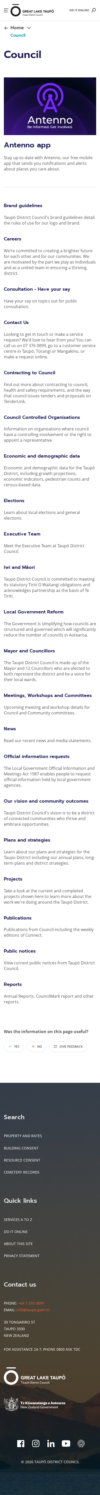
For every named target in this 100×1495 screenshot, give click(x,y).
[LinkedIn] (51, 1443)
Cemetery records (21, 1172)
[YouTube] (66, 1443)
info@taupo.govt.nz (33, 1309)
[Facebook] (20, 1443)
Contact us (20, 1284)
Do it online (79, 10)
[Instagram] (36, 1443)
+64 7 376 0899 (31, 1303)
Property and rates (23, 1135)
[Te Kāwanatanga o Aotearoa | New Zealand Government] (42, 1404)
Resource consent (22, 1160)
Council (18, 35)
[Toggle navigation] (29, 28)
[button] (6, 10)
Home (17, 28)
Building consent (21, 1148)
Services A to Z (18, 1219)
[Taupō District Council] (42, 1376)
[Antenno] (81, 1443)
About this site (18, 1243)
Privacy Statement (21, 1255)
